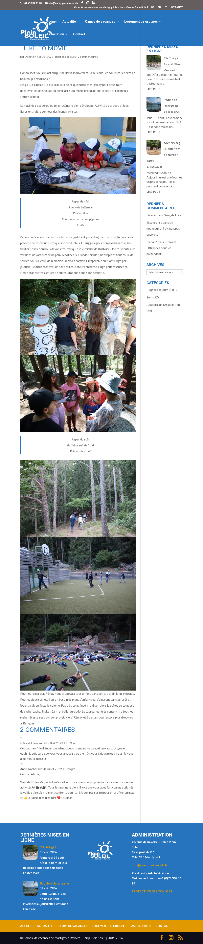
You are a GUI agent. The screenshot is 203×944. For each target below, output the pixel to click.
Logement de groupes (141, 21)
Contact (79, 34)
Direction (30, 56)
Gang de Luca (172, 215)
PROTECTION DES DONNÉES (152, 891)
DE (152, 7)
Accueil (51, 21)
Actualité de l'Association (163, 304)
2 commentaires (88, 56)
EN (159, 7)
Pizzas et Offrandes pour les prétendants (161, 248)
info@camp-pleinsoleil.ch (149, 865)
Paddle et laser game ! (55, 883)
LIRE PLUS (153, 89)
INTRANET (176, 7)
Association (55, 34)
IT (166, 7)
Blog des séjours (65, 56)
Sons (150, 297)
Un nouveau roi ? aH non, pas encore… (163, 228)
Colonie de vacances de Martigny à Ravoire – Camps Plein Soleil (111, 7)
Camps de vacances (100, 21)
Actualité (69, 21)
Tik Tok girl (171, 58)
